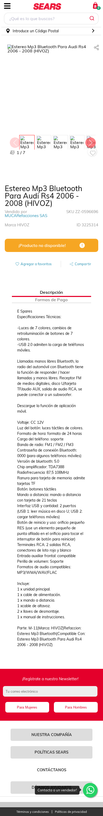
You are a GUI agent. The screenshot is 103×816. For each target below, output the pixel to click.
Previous (15, 141)
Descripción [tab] (51, 292)
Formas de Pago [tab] (51, 299)
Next (90, 141)
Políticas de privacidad (71, 811)
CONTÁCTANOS (51, 770)
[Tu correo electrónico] (51, 694)
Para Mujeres (27, 707)
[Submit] (92, 18)
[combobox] (51, 19)
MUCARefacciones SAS (26, 215)
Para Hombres (76, 707)
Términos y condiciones (32, 811)
